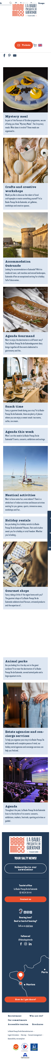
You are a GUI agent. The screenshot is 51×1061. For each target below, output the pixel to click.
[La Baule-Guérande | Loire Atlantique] (25, 10)
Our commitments (17, 1020)
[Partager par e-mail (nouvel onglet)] (14, 56)
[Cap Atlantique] (25, 1055)
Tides (45, 526)
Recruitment (14, 1016)
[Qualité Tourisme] (25, 1047)
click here (29, 925)
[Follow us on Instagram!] (25, 944)
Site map (23, 1035)
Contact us (25, 899)
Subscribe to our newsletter (26, 868)
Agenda (45, 540)
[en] (40, 45)
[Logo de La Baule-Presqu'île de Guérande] (25, 845)
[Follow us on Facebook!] (21, 944)
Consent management (35, 1035)
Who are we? (36, 1016)
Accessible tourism (18, 1024)
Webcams (45, 533)
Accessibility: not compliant (16, 1039)
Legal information (13, 1035)
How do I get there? (25, 999)
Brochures (45, 548)
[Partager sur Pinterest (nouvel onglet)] (9, 56)
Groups (41, 3)
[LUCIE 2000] (16, 1047)
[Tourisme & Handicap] (34, 1047)
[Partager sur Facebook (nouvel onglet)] (4, 56)
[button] (40, 45)
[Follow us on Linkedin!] (30, 944)
